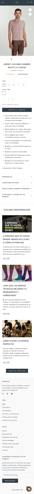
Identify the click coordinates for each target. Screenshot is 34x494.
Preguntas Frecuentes (10, 437)
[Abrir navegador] (2, 2)
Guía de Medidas (8, 440)
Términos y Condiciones (10, 414)
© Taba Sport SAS (17, 490)
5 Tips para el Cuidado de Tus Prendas (13, 196)
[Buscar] (28, 2)
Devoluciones (7, 434)
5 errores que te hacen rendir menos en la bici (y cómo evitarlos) (16, 239)
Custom (5, 450)
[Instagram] (7, 393)
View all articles (17, 371)
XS (4, 85)
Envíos (4, 431)
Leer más (6, 258)
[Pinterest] (12, 393)
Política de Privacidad (9, 417)
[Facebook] (3, 393)
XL (23, 85)
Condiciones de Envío (10, 183)
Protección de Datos (9, 420)
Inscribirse (10, 480)
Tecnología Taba (7, 447)
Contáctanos (6, 410)
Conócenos (6, 407)
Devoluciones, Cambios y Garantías (16, 188)
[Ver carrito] (31, 2)
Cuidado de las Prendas (10, 444)
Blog (3, 404)
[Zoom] (30, 9)
